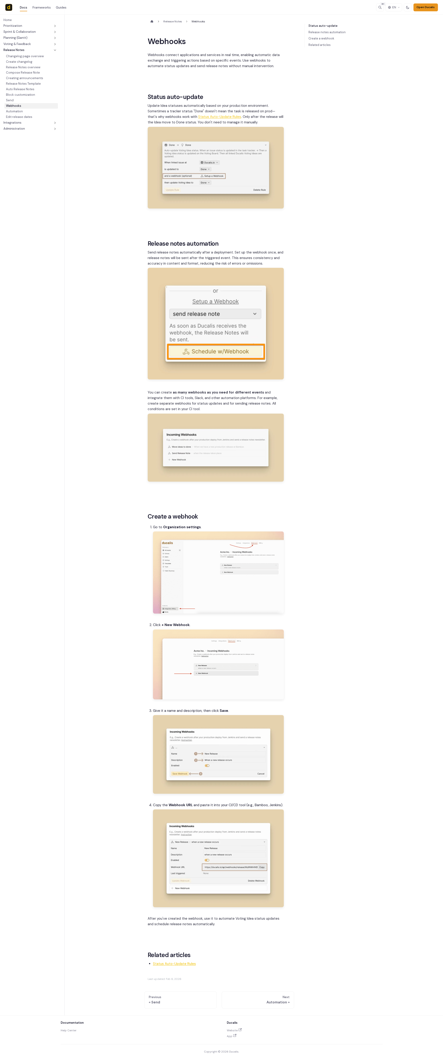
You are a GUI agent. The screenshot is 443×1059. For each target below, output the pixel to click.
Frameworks (42, 7)
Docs (23, 7)
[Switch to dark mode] (408, 7)
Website (232, 1030)
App (229, 1036)
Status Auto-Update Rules (219, 116)
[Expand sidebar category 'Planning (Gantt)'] (55, 38)
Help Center (69, 1030)
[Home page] (152, 21)
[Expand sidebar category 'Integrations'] (55, 123)
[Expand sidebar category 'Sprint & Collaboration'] (55, 32)
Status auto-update (323, 26)
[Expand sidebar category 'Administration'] (55, 129)
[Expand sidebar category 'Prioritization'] (55, 26)
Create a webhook (321, 38)
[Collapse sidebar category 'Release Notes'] (55, 50)
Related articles (319, 45)
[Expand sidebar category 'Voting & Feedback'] (55, 44)
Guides (61, 7)
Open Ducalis (425, 7)
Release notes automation (327, 32)
